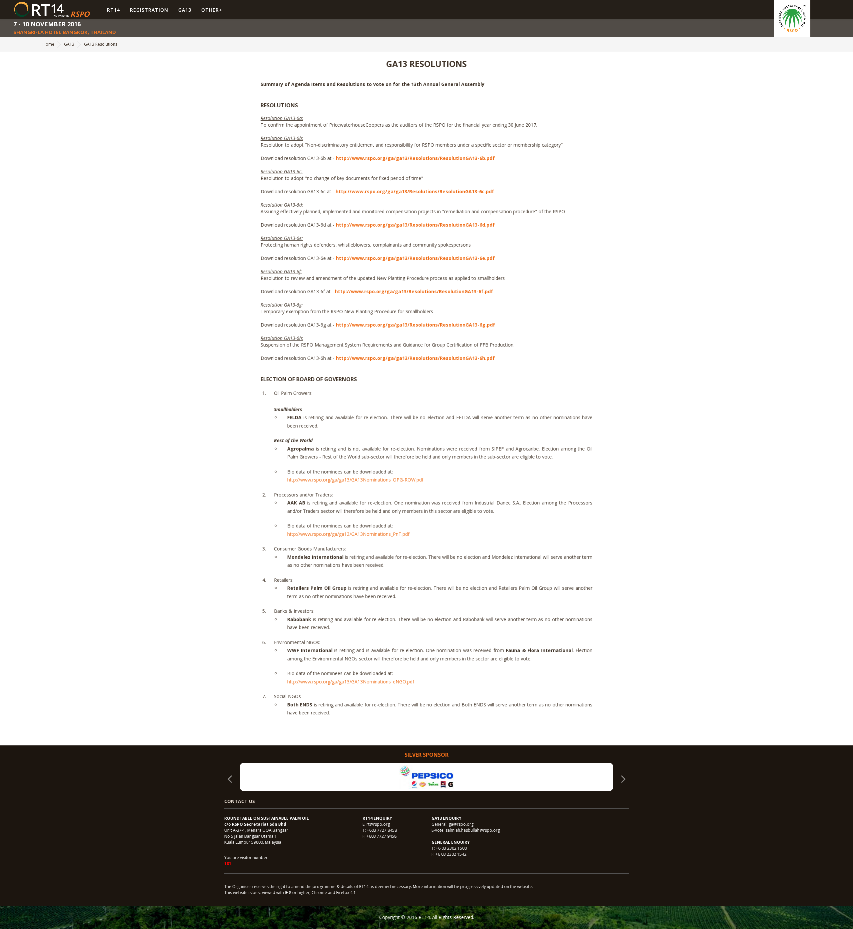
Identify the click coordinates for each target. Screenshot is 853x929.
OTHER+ (211, 10)
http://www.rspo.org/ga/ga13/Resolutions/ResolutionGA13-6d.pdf (415, 225)
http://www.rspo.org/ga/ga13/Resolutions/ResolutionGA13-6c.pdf (415, 191)
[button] (623, 782)
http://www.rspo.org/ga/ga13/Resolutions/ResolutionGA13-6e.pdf (415, 258)
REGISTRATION (149, 10)
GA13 (184, 10)
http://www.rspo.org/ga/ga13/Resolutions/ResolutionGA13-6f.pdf (414, 291)
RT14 (113, 10)
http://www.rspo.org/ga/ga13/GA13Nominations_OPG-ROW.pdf (355, 479)
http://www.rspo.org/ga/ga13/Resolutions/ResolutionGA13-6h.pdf (415, 358)
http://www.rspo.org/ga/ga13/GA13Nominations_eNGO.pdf (350, 681)
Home (48, 44)
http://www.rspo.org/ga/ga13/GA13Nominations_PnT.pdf (348, 534)
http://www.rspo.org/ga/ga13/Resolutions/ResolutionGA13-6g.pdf (415, 325)
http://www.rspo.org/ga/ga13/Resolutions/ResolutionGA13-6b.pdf (415, 158)
